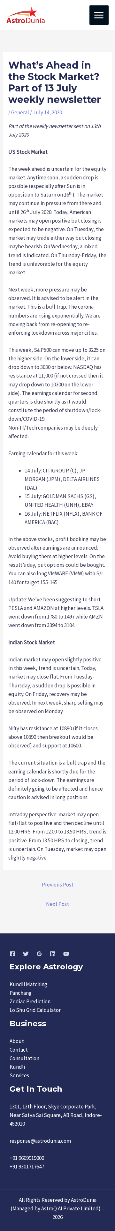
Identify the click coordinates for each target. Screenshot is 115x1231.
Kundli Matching (28, 984)
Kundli (17, 1066)
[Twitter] (26, 954)
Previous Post (57, 884)
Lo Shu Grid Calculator (35, 1010)
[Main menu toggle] (99, 15)
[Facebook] (12, 954)
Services (19, 1075)
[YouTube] (66, 954)
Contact (19, 1049)
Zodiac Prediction (30, 1001)
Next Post (57, 903)
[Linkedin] (53, 954)
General (20, 112)
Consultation (24, 1058)
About (17, 1041)
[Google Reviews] (39, 954)
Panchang (21, 992)
